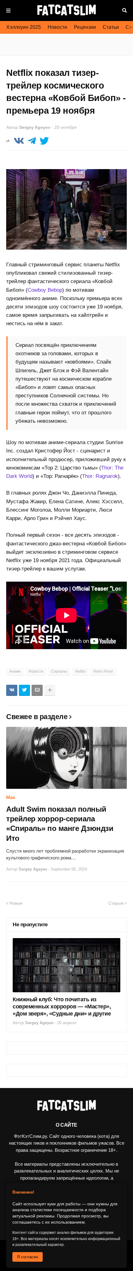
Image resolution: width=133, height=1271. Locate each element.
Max (10, 797)
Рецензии (85, 27)
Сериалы (59, 671)
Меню (8, 10)
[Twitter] (44, 141)
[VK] (19, 141)
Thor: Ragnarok (100, 476)
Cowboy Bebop (45, 290)
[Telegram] (32, 141)
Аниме (15, 671)
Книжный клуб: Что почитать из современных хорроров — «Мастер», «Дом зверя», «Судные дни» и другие (62, 1006)
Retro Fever (103, 671)
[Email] (37, 690)
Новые (16, 903)
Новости (57, 27)
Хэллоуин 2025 (23, 27)
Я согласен (27, 1257)
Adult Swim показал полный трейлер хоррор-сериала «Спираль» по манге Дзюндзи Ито (59, 823)
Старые (116, 903)
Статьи (111, 27)
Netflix (80, 671)
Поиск (124, 10)
